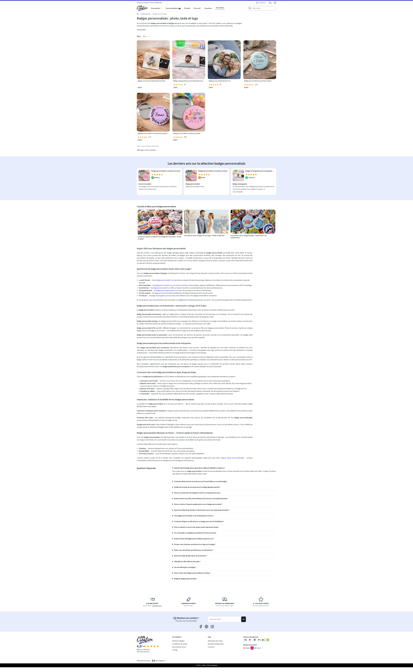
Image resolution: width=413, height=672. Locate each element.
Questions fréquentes (215, 644)
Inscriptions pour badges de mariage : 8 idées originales (204, 235)
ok (243, 619)
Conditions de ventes (179, 644)
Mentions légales (178, 641)
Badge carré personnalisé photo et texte (151, 81)
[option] (160, 225)
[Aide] (275, 3)
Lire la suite (141, 30)
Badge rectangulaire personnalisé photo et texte (188, 81)
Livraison (211, 647)
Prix (144, 36)
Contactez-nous (157, 606)
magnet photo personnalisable (232, 458)
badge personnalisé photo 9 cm (167, 290)
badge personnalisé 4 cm (165, 280)
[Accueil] (138, 14)
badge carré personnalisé (163, 293)
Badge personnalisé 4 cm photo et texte (186, 133)
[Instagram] (212, 627)
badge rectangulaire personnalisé (163, 295)
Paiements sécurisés (215, 641)
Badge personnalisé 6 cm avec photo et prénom (153, 133)
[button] (261, 3)
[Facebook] (201, 627)
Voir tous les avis (143, 651)
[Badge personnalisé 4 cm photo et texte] (144, 175)
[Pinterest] (206, 627)
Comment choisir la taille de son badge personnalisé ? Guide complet (159, 238)
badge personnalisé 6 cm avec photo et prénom (171, 285)
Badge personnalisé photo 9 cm (219, 81)
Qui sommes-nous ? (179, 647)
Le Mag (174, 650)
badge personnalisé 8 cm (161, 288)
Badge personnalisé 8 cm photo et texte (257, 81)
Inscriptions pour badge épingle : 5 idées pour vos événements (249, 236)
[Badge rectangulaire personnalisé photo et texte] (238, 175)
